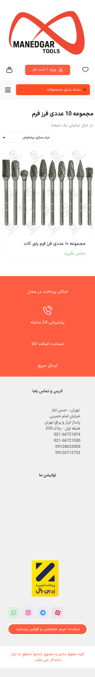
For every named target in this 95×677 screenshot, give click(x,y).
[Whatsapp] (13, 612)
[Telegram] (43, 612)
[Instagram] (28, 612)
